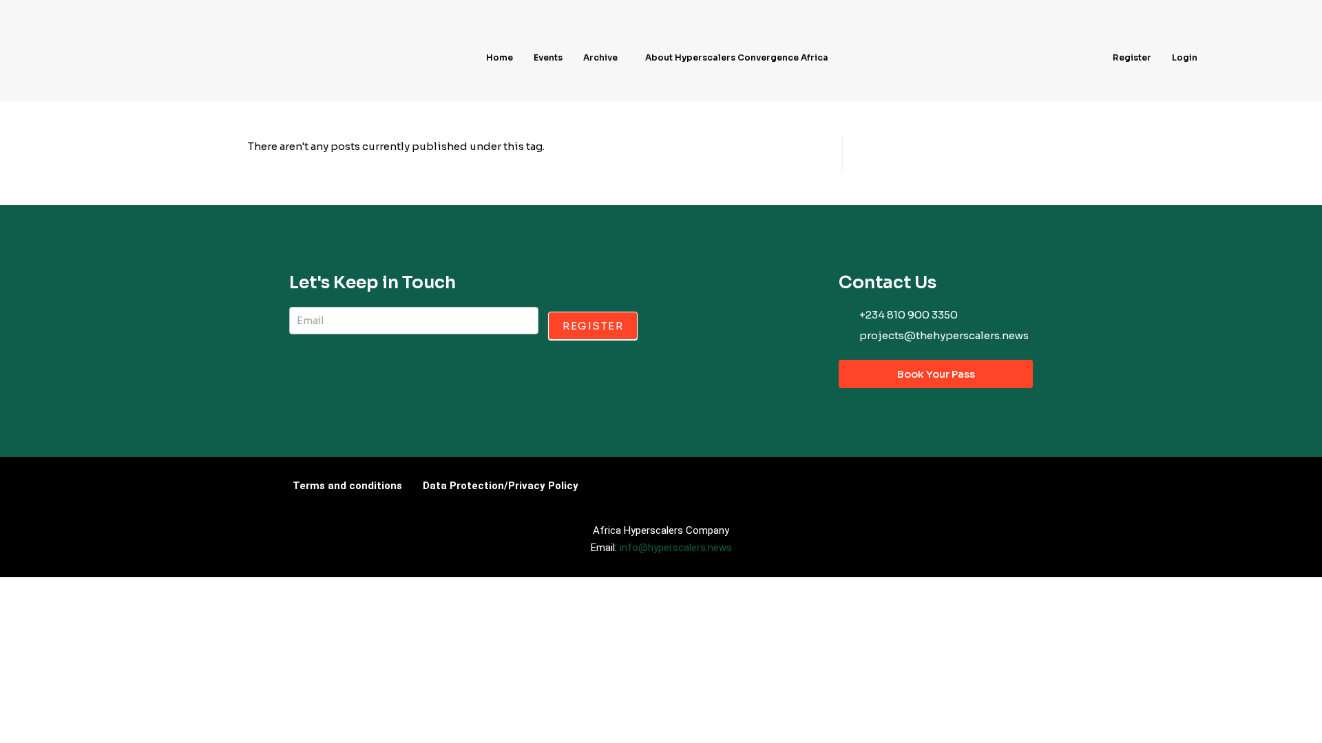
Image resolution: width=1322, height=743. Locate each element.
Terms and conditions (347, 486)
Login (1184, 57)
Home (499, 57)
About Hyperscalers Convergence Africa (736, 57)
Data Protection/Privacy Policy (500, 486)
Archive (600, 57)
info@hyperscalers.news (676, 547)
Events (548, 57)
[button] (604, 57)
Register (1132, 57)
